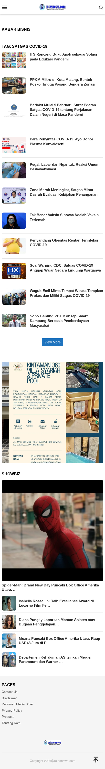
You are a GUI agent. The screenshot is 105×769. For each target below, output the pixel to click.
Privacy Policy (12, 710)
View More (52, 342)
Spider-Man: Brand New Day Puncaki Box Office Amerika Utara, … (50, 587)
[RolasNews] (52, 6)
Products (8, 716)
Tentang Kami (11, 722)
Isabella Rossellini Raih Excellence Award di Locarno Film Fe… (56, 603)
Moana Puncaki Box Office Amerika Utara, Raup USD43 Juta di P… (59, 640)
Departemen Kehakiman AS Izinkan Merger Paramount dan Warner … (55, 659)
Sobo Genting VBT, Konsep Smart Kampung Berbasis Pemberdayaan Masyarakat (59, 321)
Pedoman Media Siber (17, 704)
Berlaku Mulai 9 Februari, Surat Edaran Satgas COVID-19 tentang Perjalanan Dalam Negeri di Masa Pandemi (63, 110)
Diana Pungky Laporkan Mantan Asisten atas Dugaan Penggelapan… (57, 622)
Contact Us (10, 691)
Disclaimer (9, 698)
